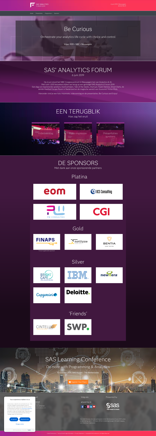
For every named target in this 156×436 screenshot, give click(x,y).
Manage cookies (20, 424)
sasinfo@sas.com (41, 408)
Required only (25, 419)
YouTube (94, 406)
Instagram (88, 406)
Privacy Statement (79, 433)
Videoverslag (45, 133)
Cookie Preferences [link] (51, 433)
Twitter (85, 406)
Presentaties (39, 13)
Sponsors (56, 13)
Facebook (82, 406)
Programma (48, 13)
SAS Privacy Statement (27, 408)
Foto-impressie (78, 133)
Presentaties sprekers (110, 135)
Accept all (14, 419)
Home (31, 13)
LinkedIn (91, 406)
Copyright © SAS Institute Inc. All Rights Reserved (97, 433)
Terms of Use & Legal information (65, 433)
